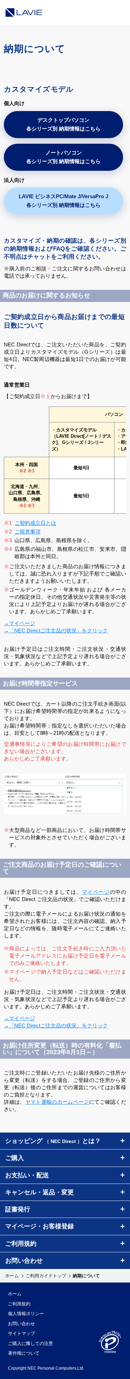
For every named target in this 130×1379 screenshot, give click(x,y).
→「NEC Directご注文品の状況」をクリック (56, 630)
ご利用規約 (19, 1303)
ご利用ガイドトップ (46, 1275)
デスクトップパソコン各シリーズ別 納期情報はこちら (63, 124)
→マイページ (19, 623)
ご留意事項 (28, 532)
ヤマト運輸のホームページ (57, 1102)
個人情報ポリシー (26, 1313)
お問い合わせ (21, 1323)
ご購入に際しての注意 (30, 1343)
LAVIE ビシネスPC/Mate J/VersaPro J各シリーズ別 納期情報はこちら (63, 200)
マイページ (96, 892)
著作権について (24, 1353)
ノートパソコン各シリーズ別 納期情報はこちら (63, 157)
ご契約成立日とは (35, 523)
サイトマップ (21, 1333)
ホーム (12, 1275)
